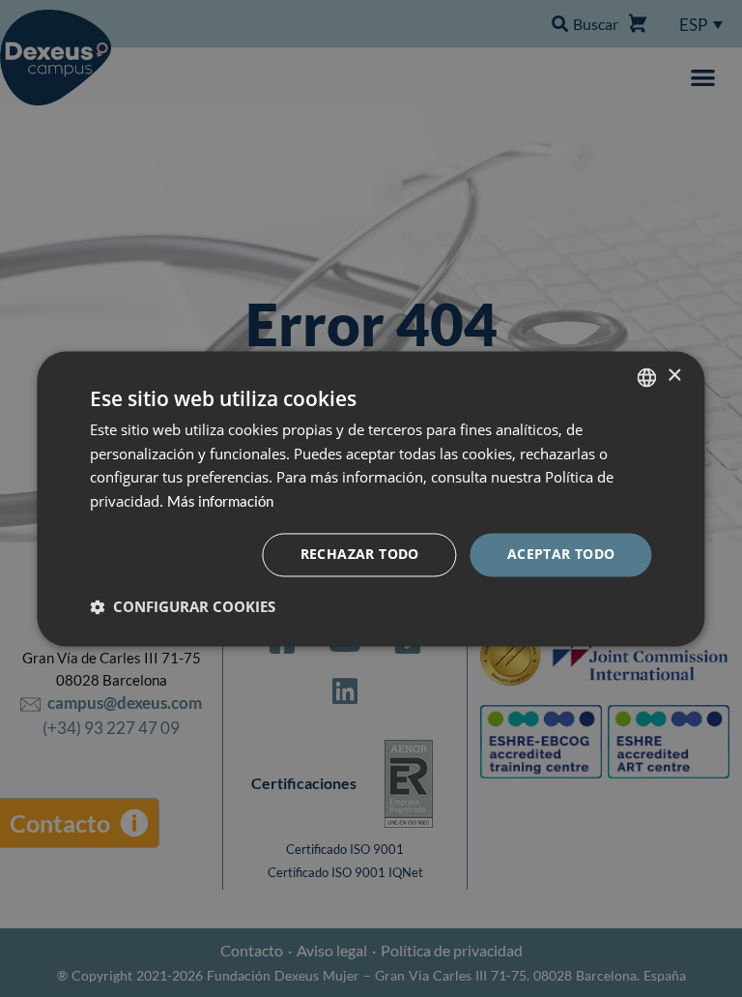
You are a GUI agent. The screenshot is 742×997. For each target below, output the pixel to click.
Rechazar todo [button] (359, 553)
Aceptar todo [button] (561, 553)
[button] (182, 606)
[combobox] (647, 377)
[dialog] (370, 498)
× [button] (674, 375)
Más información (220, 502)
